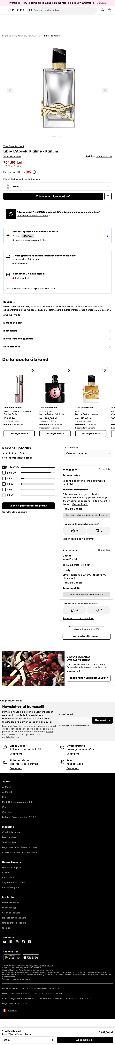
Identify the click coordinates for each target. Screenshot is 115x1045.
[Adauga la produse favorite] (32, 370)
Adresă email (66, 714)
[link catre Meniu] (4, 10)
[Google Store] (12, 957)
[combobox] (89, 453)
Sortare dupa (71, 447)
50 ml (19, 700)
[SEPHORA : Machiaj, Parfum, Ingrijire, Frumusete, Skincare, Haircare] (16, 10)
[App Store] (30, 957)
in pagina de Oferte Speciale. (40, 965)
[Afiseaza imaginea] (57, 88)
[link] (28, 505)
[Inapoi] (10, 90)
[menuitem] (102, 10)
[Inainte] (105, 90)
